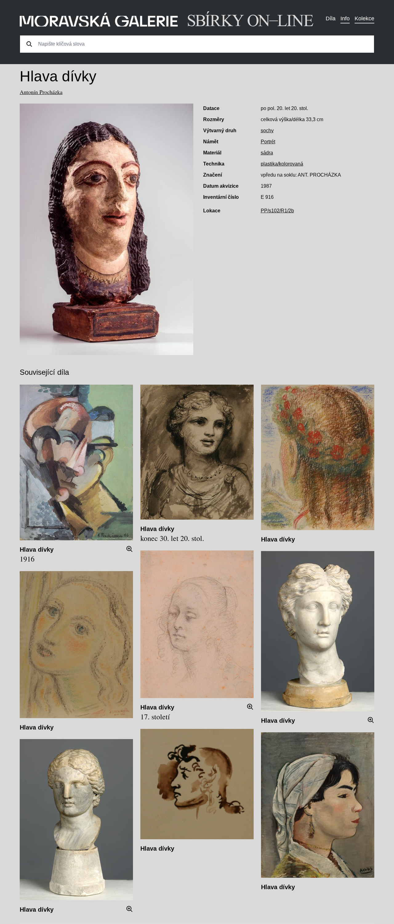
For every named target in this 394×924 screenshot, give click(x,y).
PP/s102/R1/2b (277, 210)
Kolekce (364, 18)
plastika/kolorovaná (282, 163)
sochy (267, 130)
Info (345, 18)
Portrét (268, 141)
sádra (267, 152)
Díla (331, 18)
